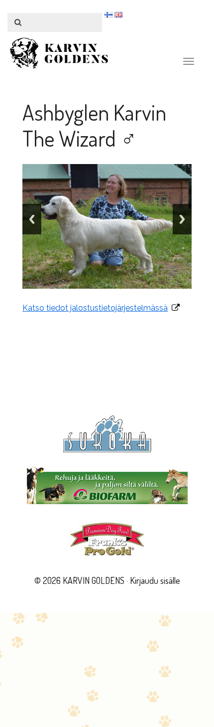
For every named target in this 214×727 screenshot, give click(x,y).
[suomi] (108, 14)
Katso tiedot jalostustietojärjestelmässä (95, 308)
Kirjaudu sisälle (155, 580)
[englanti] (118, 14)
